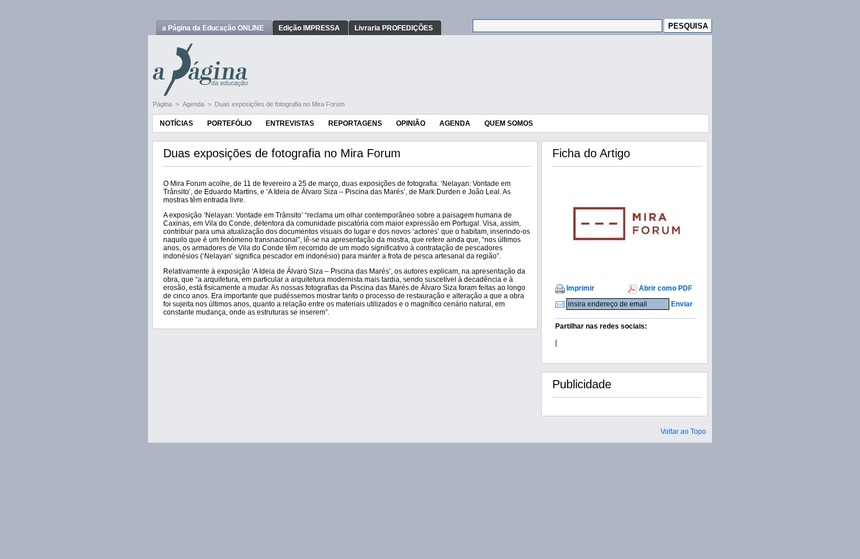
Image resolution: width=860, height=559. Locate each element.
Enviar (682, 304)
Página (163, 104)
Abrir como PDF (665, 288)
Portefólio (229, 123)
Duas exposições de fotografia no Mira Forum (280, 104)
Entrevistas (290, 123)
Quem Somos (508, 123)
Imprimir (580, 288)
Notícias (176, 123)
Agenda (194, 104)
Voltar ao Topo (683, 431)
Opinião (410, 123)
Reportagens (355, 123)
